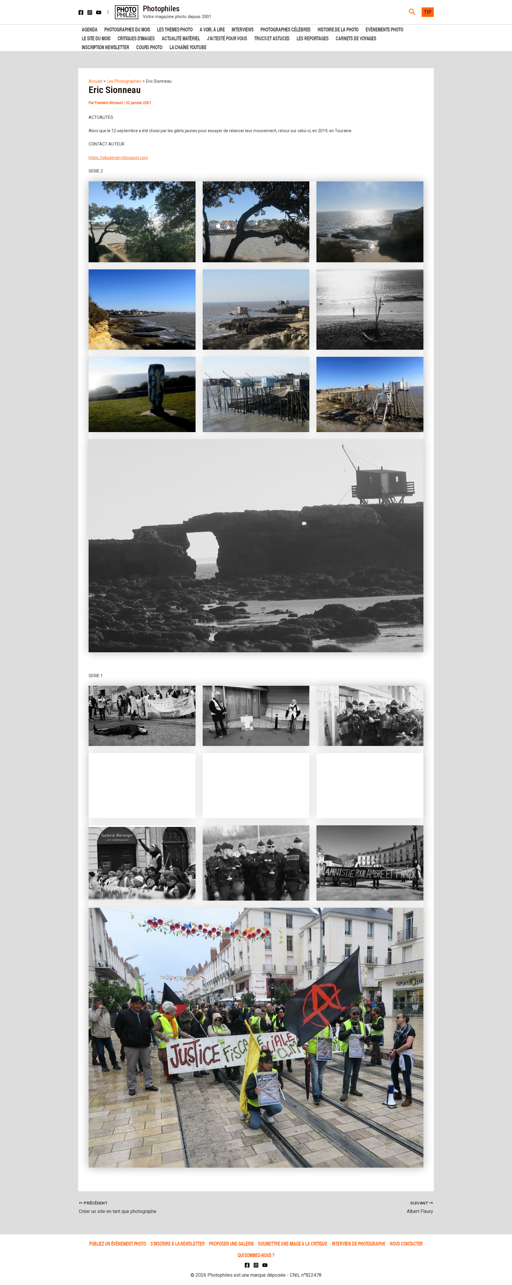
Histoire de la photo (338, 29)
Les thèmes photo (174, 29)
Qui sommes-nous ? (256, 1255)
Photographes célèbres (285, 29)
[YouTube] (98, 12)
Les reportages (313, 38)
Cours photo (149, 47)
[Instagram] (89, 12)
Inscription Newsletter (105, 47)
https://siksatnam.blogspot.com (118, 157)
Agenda (89, 29)
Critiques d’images (136, 38)
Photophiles (161, 8)
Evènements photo (384, 29)
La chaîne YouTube (188, 47)
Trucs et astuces (271, 38)
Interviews (242, 29)
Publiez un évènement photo (117, 1243)
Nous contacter (406, 1243)
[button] (412, 12)
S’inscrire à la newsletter (177, 1243)
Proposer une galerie (231, 1243)
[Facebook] (81, 12)
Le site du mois (96, 38)
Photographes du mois (127, 29)
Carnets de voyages (356, 38)
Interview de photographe (358, 1243)
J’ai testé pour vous (227, 38)
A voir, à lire (212, 29)
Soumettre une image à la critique (292, 1243)
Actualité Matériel (181, 38)
